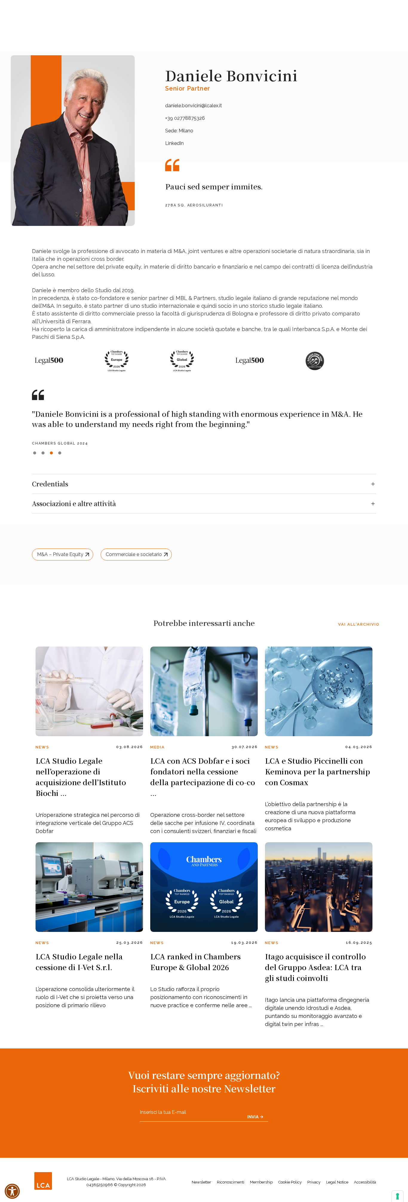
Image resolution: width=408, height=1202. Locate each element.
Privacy (313, 1182)
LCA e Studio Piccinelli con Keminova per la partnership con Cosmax (317, 771)
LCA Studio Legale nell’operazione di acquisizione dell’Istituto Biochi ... (81, 776)
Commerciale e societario (134, 554)
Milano (186, 131)
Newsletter (201, 1182)
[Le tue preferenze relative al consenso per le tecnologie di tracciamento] (397, 1196)
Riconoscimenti (230, 1182)
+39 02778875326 (185, 118)
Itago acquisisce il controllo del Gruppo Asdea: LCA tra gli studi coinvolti (315, 967)
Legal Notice (337, 1182)
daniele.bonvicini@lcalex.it (193, 105)
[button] (34, 452)
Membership (261, 1182)
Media (157, 747)
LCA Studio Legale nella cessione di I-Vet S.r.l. (79, 961)
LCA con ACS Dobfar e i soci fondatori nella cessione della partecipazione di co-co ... (202, 776)
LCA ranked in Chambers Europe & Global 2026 (195, 961)
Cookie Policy (290, 1182)
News (42, 747)
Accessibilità (365, 1182)
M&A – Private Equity (60, 554)
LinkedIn (174, 143)
